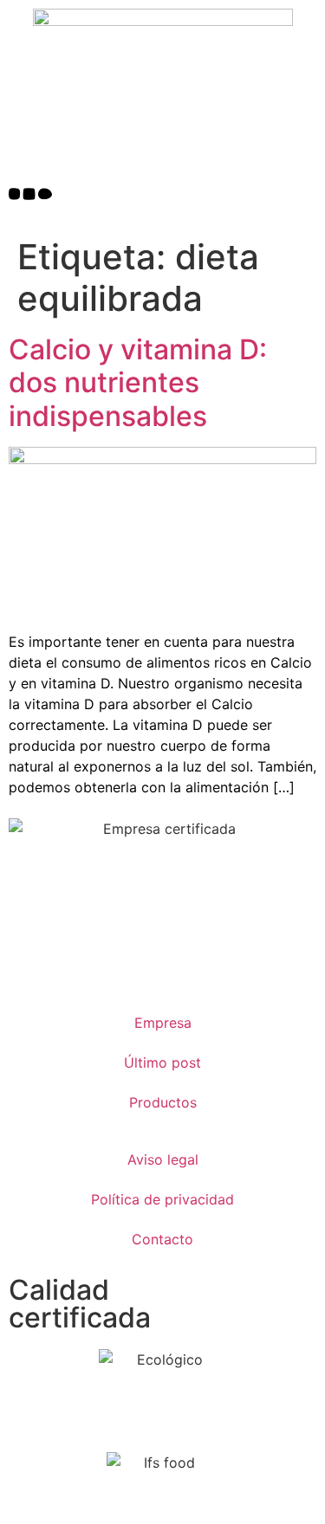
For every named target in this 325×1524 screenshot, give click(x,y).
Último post (162, 1062)
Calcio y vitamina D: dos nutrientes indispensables (138, 383)
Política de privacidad (162, 1199)
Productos (163, 1102)
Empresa (163, 1022)
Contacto (162, 1239)
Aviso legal (162, 1159)
